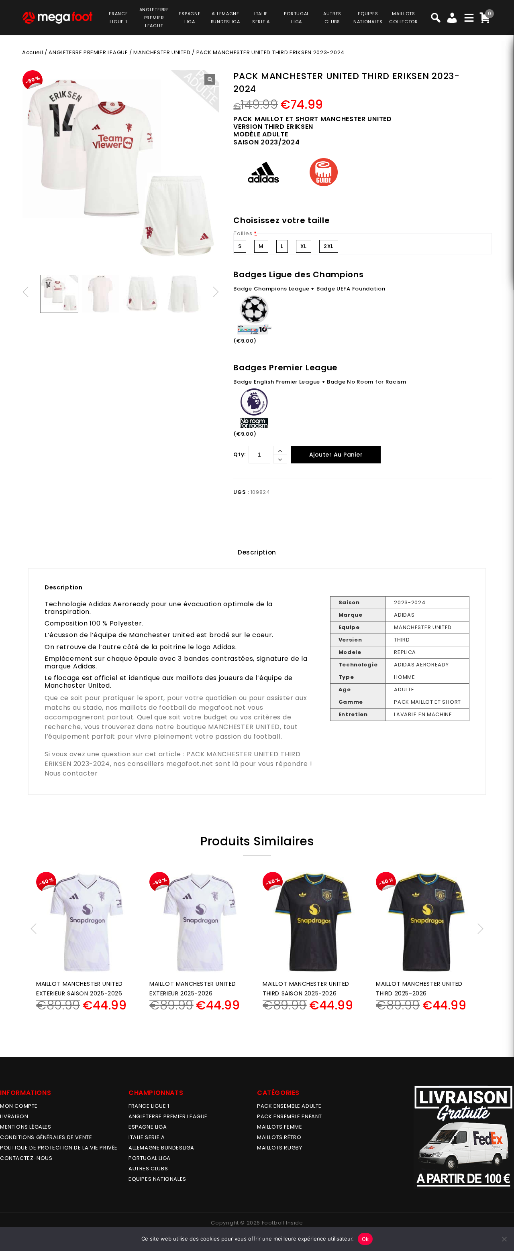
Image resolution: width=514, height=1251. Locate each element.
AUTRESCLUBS (332, 17)
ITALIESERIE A (261, 17)
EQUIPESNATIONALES (368, 17)
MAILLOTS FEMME (279, 1127)
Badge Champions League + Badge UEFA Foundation (309, 288)
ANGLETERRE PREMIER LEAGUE (154, 17)
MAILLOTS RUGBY (279, 1147)
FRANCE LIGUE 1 (148, 1106)
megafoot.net (222, 707)
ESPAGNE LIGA (147, 1127)
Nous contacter (71, 773)
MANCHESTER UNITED (161, 52)
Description (257, 552)
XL (303, 246)
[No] (504, 1239)
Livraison (14, 1116)
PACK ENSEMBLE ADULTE (289, 1106)
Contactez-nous (26, 1158)
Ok (365, 1239)
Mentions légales (25, 1127)
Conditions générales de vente (46, 1137)
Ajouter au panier (336, 455)
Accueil (32, 52)
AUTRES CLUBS (148, 1168)
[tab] (257, 552)
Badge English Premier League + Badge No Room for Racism (319, 382)
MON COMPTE (19, 1106)
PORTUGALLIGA (296, 17)
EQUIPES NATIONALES (157, 1179)
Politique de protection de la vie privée (59, 1147)
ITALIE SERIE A (146, 1137)
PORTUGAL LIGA (149, 1158)
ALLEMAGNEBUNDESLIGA (225, 17)
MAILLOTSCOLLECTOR (403, 17)
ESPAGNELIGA (189, 17)
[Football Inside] (57, 17)
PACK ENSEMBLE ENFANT (289, 1116)
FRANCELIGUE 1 (118, 17)
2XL (329, 246)
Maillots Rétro (279, 1137)
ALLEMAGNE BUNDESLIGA (161, 1147)
